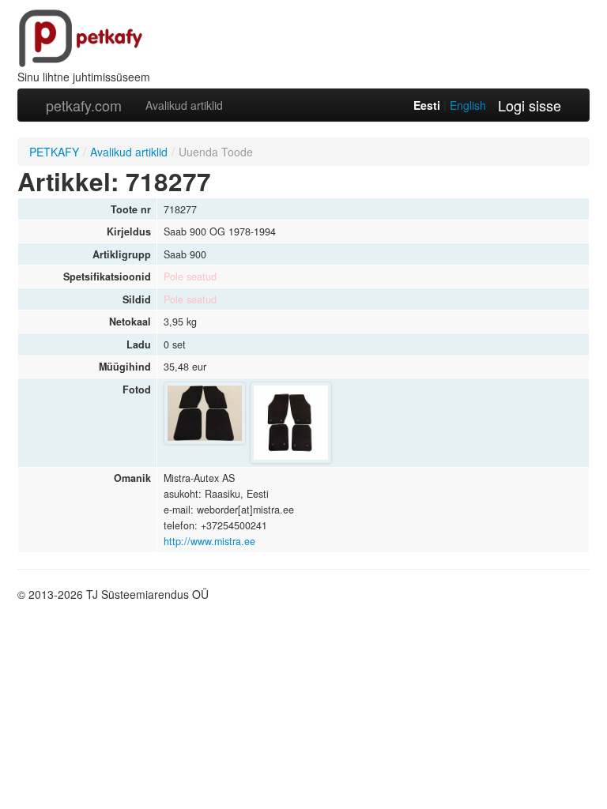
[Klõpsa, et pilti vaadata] (205, 414)
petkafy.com (84, 105)
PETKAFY (54, 152)
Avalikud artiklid (184, 105)
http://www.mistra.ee (209, 541)
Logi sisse (529, 105)
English (468, 105)
